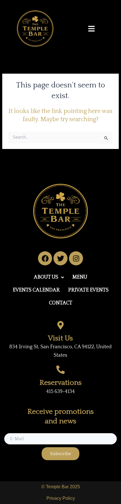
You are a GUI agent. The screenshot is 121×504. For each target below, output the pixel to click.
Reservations (61, 383)
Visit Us (60, 338)
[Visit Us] (60, 325)
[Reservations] (60, 369)
